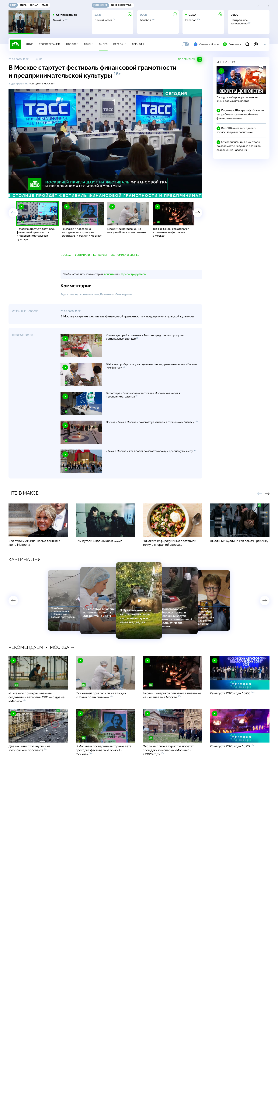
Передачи (119, 44)
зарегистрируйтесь (133, 274)
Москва (66, 255)
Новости (72, 44)
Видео (103, 44)
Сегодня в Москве (209, 44)
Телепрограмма (50, 44)
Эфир (29, 44)
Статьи (88, 44)
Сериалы (138, 44)
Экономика (235, 44)
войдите (109, 274)
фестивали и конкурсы (91, 255)
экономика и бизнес (125, 255)
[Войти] (256, 44)
